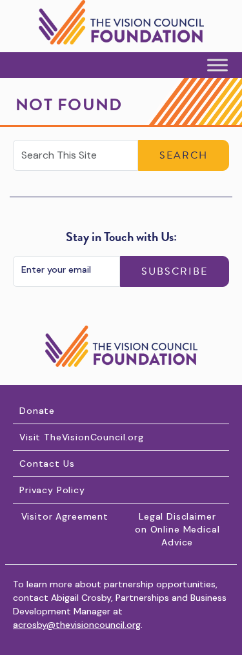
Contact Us (46, 463)
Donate (37, 410)
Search (183, 155)
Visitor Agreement (64, 516)
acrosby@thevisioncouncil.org (77, 625)
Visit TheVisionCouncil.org (81, 437)
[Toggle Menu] (217, 65)
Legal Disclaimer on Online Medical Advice (177, 529)
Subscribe (174, 271)
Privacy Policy (52, 490)
